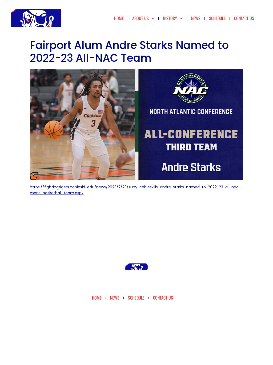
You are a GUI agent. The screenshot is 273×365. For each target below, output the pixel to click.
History (170, 18)
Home (119, 18)
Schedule (217, 18)
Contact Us (244, 18)
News (195, 18)
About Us (140, 18)
